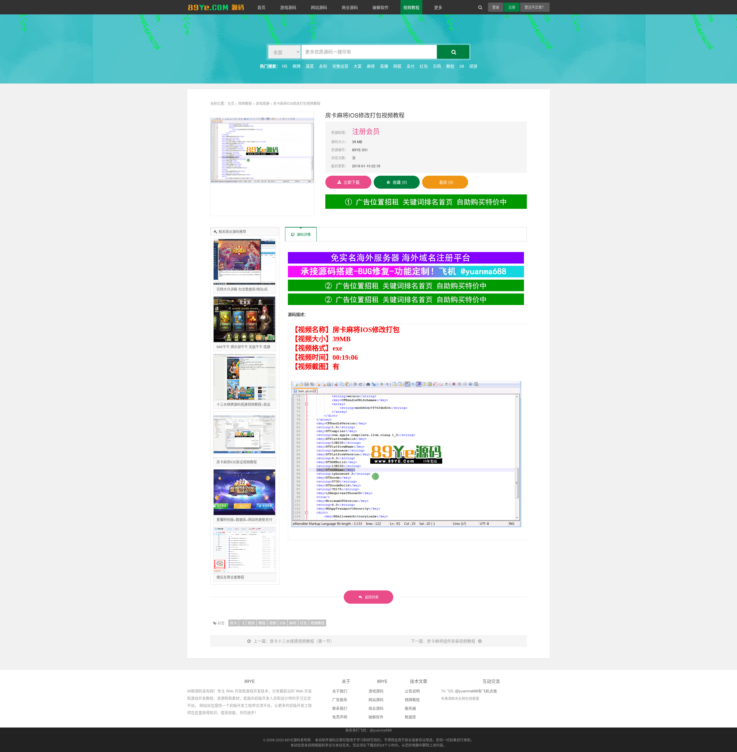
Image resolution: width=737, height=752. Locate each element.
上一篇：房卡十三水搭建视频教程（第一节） (294, 641)
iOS (283, 622)
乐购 (437, 66)
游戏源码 (288, 7)
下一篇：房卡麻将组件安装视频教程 (443, 641)
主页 (230, 103)
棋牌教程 (412, 699)
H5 (284, 66)
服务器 (410, 708)
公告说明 (412, 691)
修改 (251, 622)
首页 (261, 7)
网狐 (397, 66)
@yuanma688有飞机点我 (476, 691)
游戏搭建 (262, 103)
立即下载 (351, 182)
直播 (384, 66)
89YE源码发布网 (298, 739)
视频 (272, 622)
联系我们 (339, 708)
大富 (358, 66)
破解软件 (381, 7)
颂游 (473, 66)
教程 (450, 66)
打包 (303, 622)
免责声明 (339, 716)
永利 (323, 66)
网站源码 (319, 7)
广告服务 (339, 699)
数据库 (410, 716)
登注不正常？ (535, 7)
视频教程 (411, 7)
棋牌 (296, 66)
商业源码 (350, 7)
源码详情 (303, 234)
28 (461, 66)
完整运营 (340, 66)
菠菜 (310, 66)
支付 (411, 66)
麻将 (371, 66)
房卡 (233, 622)
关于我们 (339, 691)
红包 (424, 66)
